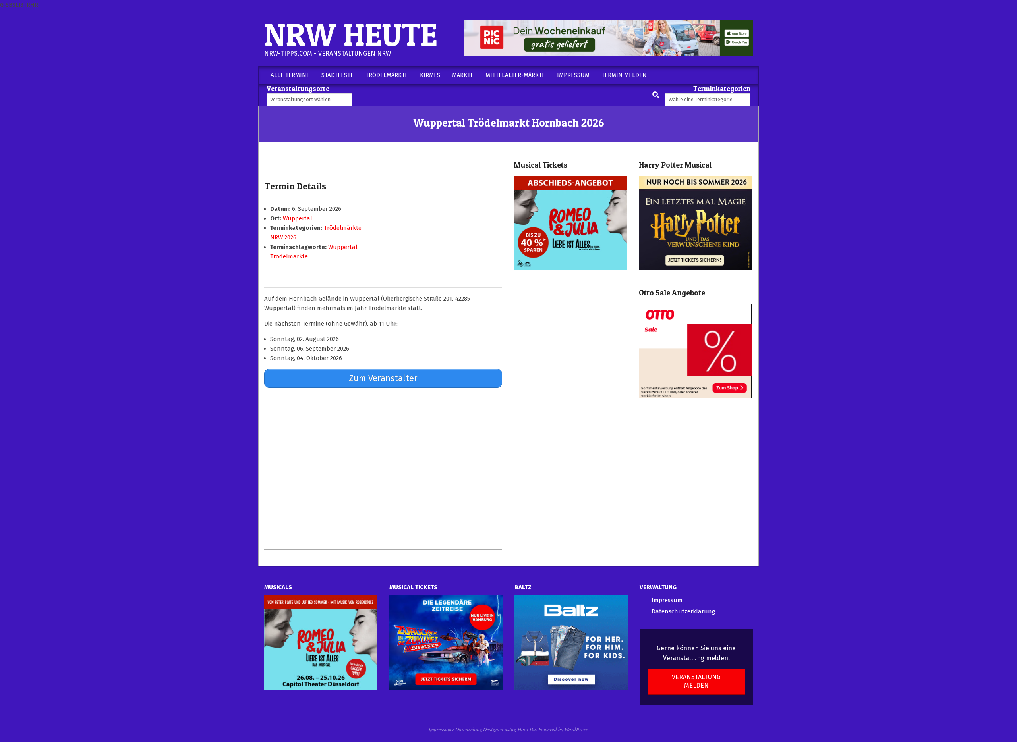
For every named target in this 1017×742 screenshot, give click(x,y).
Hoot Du (527, 729)
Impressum (667, 600)
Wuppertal (297, 218)
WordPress (576, 729)
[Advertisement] (383, 468)
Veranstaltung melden (696, 681)
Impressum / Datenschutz (455, 729)
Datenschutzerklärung (683, 611)
